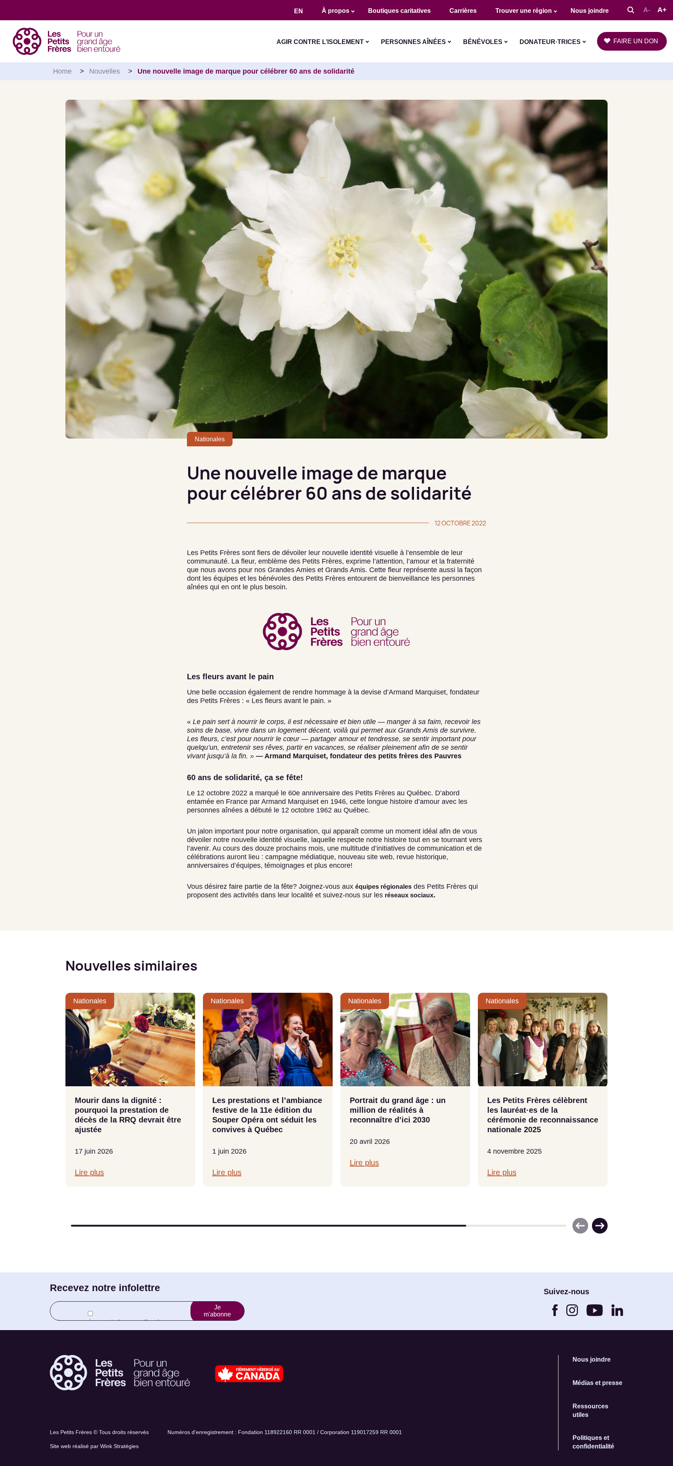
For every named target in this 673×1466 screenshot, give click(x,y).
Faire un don (635, 41)
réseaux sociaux (409, 895)
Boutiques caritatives (399, 10)
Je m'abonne (217, 1311)
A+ (662, 10)
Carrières (463, 10)
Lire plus (89, 1172)
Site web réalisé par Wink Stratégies (94, 1446)
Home (62, 71)
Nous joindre (590, 10)
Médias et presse (597, 1383)
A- (646, 10)
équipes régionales (383, 886)
